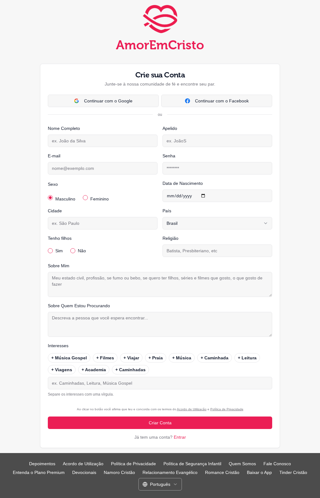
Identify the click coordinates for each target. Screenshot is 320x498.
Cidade (55, 210)
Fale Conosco (277, 463)
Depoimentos (42, 463)
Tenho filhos (60, 238)
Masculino (65, 199)
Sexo (53, 184)
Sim (59, 251)
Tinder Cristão (293, 472)
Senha (168, 155)
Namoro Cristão (119, 472)
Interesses (58, 345)
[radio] (50, 197)
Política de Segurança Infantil (192, 463)
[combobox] (217, 223)
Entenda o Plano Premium (39, 472)
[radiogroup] (103, 196)
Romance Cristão (222, 472)
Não (82, 251)
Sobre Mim (58, 265)
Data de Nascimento (182, 183)
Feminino (99, 199)
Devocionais (84, 472)
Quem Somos (242, 463)
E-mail (54, 155)
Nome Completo (64, 128)
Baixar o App (259, 472)
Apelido (169, 128)
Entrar (180, 437)
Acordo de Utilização (192, 409)
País (166, 210)
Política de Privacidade (226, 409)
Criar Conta (160, 422)
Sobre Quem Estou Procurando (79, 305)
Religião (170, 238)
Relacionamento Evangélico (170, 472)
